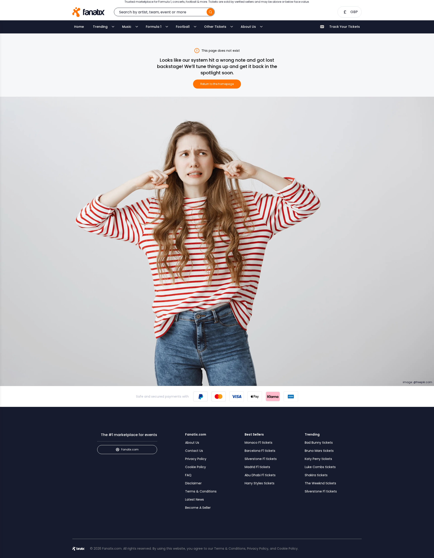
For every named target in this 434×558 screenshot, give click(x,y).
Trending (100, 26)
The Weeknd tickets (320, 483)
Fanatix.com (130, 449)
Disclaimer (193, 483)
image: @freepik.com (417, 382)
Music (126, 26)
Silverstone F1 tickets (261, 459)
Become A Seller (198, 507)
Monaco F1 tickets (258, 442)
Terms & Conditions (201, 491)
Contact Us (194, 450)
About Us (248, 26)
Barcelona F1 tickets (260, 450)
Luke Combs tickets (320, 467)
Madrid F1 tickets (257, 467)
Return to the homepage (217, 84)
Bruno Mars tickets (319, 450)
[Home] (88, 12)
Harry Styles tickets (259, 483)
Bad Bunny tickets (319, 442)
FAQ (188, 475)
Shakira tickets (316, 475)
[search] (210, 12)
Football (183, 26)
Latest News (194, 499)
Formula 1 (153, 26)
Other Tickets (215, 26)
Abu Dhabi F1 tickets (260, 475)
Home (79, 26)
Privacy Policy (195, 459)
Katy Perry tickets (318, 459)
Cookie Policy (195, 467)
